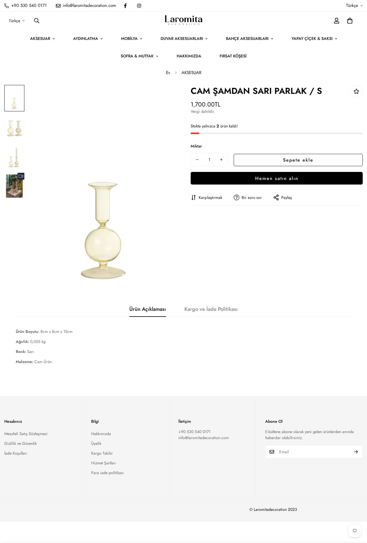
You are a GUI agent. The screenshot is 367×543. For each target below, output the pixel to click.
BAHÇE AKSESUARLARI (247, 38)
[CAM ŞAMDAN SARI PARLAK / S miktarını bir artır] (221, 159)
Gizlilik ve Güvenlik (20, 443)
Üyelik (96, 443)
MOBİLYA (129, 38)
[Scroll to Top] (355, 511)
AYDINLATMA (85, 38)
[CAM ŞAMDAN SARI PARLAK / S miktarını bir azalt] (197, 159)
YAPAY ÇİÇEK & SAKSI (312, 38)
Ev (168, 72)
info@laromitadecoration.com (203, 438)
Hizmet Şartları (103, 463)
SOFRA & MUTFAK (137, 56)
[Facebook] (125, 5)
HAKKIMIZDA (189, 56)
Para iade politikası (107, 473)
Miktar (196, 146)
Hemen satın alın (276, 178)
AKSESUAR (40, 38)
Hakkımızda (101, 434)
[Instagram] (139, 5)
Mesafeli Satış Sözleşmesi (26, 434)
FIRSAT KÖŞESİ (233, 56)
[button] (349, 20)
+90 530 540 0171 (194, 432)
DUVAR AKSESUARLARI (182, 38)
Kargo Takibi (102, 453)
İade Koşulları (15, 453)
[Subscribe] (356, 451)
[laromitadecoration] (183, 20)
